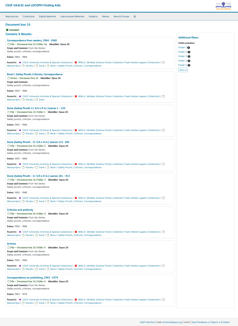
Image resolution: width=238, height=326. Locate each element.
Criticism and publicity (20, 210)
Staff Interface (147, 322)
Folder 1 (182, 47)
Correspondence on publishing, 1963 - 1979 (32, 277)
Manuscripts (13, 65)
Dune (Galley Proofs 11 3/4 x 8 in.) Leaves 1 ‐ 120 (36, 108)
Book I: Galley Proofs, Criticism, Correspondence (75, 65)
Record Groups (121, 16)
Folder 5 (183, 65)
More (182, 70)
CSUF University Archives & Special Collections (47, 62)
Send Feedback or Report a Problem (211, 322)
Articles (11, 243)
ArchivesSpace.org (172, 322)
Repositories (12, 16)
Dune (41, 65)
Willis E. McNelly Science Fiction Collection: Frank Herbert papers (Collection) (119, 62)
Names (105, 16)
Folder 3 (183, 56)
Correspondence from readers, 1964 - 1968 (32, 40)
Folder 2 (183, 51)
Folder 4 (183, 60)
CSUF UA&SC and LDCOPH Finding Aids (33, 5)
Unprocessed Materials (72, 16)
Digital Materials (47, 16)
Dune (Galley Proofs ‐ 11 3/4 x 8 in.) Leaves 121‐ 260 (38, 142)
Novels (29, 65)
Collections (29, 16)
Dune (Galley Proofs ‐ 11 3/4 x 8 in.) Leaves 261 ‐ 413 (38, 176)
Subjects (93, 16)
